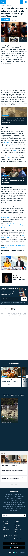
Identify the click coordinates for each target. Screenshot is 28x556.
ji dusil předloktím (9, 144)
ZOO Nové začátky (10, 500)
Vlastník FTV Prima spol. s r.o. (7, 536)
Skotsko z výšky (6, 418)
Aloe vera (20, 504)
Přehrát (4, 416)
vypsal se (3, 215)
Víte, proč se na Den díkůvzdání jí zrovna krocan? (10, 380)
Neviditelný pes (18, 245)
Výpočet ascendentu (20, 506)
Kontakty (15, 527)
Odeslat (24, 298)
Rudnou (13, 150)
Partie (7, 498)
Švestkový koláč (14, 510)
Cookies (4, 533)
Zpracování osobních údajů (18, 530)
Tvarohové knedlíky (9, 508)
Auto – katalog (18, 500)
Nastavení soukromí (18, 538)
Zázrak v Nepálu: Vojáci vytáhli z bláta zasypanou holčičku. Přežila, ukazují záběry (12, 471)
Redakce (15, 535)
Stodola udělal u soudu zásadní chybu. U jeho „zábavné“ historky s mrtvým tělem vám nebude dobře (13, 180)
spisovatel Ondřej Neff (6, 217)
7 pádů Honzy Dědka (7, 502)
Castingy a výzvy (17, 525)
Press (15, 523)
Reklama (4, 525)
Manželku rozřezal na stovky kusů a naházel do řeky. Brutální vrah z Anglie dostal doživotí (12, 225)
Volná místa (5, 523)
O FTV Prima (5, 521)
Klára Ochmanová (14, 20)
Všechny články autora (19, 279)
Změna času (21, 496)
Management (16, 521)
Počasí (11, 498)
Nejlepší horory (7, 496)
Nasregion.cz (4, 247)
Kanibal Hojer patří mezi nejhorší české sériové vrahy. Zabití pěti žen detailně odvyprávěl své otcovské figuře (13, 120)
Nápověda (16, 533)
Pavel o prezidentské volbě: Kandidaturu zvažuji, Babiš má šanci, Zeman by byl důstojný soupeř (13, 478)
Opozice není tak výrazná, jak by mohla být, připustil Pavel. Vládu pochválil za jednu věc (13, 464)
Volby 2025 (15, 502)
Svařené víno (22, 502)
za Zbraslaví (7, 157)
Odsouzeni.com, (10, 245)
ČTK (5, 245)
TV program (14, 496)
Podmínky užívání (6, 529)
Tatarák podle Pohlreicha (11, 504)
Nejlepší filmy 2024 (17, 494)
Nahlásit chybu (6, 538)
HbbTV (4, 527)
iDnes (23, 245)
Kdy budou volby (18, 498)
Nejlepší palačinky (19, 508)
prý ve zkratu (6, 142)
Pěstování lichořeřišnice (8, 506)
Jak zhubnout (9, 494)
